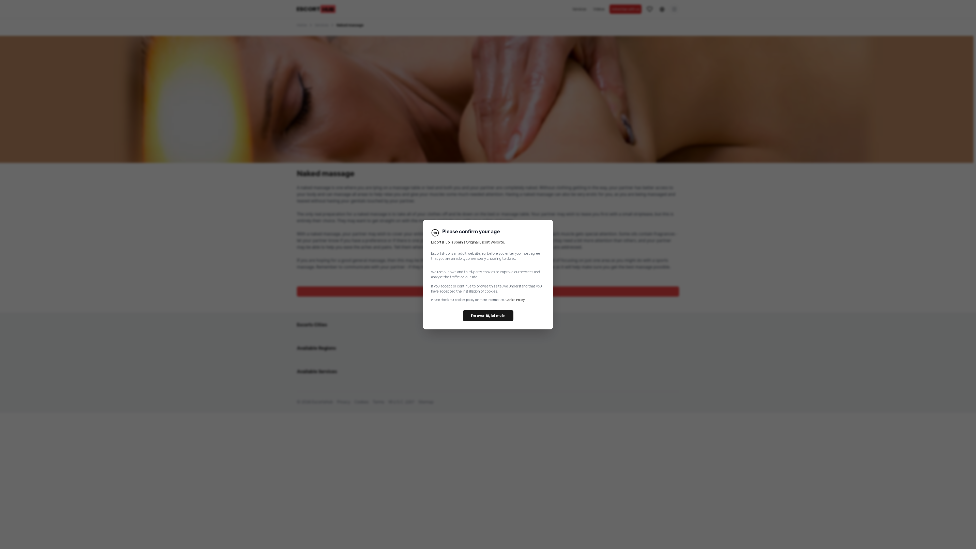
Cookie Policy (515, 300)
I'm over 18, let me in (488, 315)
